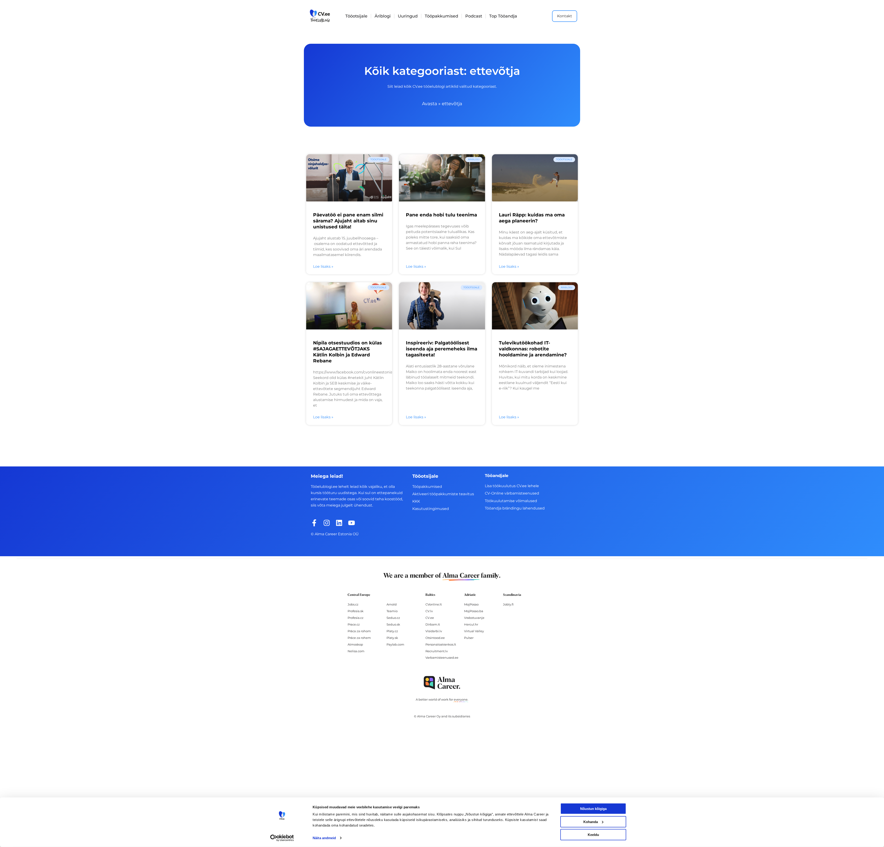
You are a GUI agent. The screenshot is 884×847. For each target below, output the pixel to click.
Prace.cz (354, 624)
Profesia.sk (355, 611)
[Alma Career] (442, 682)
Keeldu (593, 835)
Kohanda (590, 822)
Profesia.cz (355, 618)
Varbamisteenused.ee (441, 657)
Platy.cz (392, 631)
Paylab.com (395, 644)
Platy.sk (392, 638)
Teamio (392, 611)
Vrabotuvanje (474, 618)
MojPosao (471, 604)
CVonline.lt (433, 604)
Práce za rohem (359, 638)
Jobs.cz (353, 604)
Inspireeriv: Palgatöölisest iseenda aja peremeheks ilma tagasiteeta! (441, 349)
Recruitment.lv (436, 651)
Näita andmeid (324, 838)
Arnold (392, 604)
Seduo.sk (393, 624)
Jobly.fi (508, 604)
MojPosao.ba (473, 611)
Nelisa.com (356, 651)
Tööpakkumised (441, 16)
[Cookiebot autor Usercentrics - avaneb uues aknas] (282, 838)
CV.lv (429, 611)
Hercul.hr (471, 624)
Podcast (473, 16)
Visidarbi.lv (433, 631)
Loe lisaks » (323, 266)
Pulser (469, 638)
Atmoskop (355, 644)
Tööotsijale (356, 16)
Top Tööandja (503, 16)
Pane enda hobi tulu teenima (441, 215)
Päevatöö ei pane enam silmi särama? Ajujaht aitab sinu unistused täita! (348, 221)
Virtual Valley (474, 631)
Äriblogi (383, 16)
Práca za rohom (359, 631)
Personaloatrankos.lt (440, 644)
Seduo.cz (393, 618)
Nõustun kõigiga (593, 809)
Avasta (429, 103)
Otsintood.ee (435, 638)
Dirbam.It (432, 624)
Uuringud (408, 16)
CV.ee (429, 618)
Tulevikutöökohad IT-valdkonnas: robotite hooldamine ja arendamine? (533, 349)
